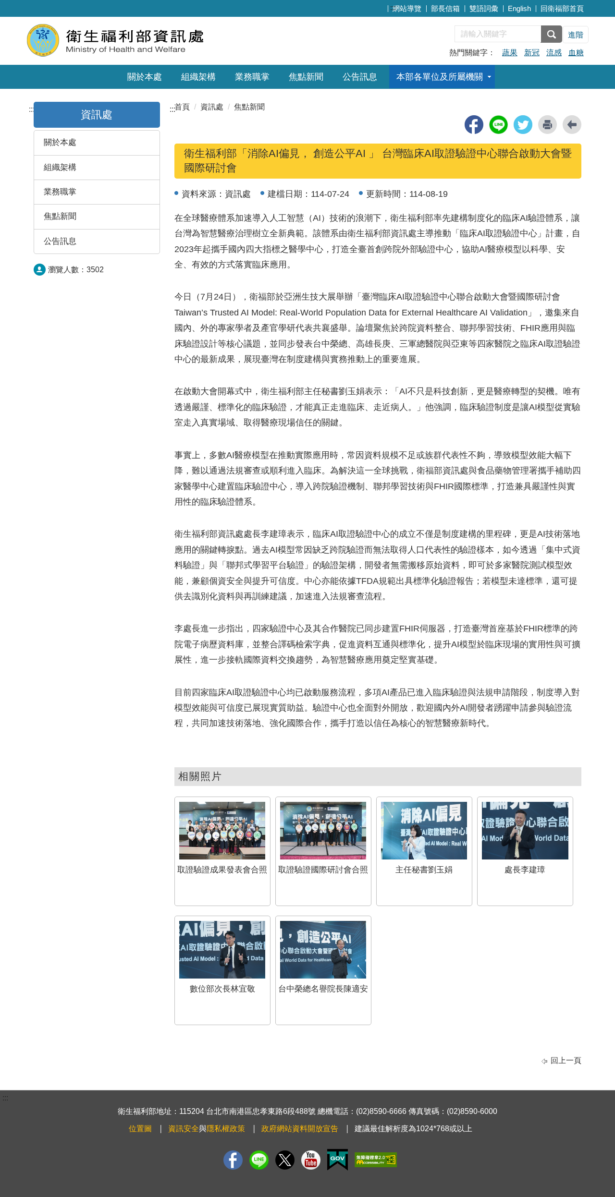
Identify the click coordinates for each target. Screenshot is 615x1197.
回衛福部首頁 (562, 8)
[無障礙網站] (376, 1159)
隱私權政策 (226, 1128)
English (519, 8)
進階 (575, 35)
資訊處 (211, 107)
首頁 (182, 107)
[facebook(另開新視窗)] (474, 124)
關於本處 (144, 77)
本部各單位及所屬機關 (439, 77)
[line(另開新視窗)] (498, 124)
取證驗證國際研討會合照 (323, 869)
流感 (554, 52)
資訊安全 (183, 1128)
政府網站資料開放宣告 (299, 1128)
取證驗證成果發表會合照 (222, 869)
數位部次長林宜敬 (222, 988)
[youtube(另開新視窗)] (310, 1160)
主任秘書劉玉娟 (424, 869)
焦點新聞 (306, 77)
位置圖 (140, 1128)
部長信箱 (445, 8)
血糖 (576, 52)
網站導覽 (407, 8)
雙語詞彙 (483, 8)
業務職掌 (252, 77)
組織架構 (198, 77)
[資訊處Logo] (142, 39)
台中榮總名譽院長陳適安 (323, 988)
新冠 (532, 52)
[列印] (547, 124)
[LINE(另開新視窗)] (259, 1160)
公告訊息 (360, 77)
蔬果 (509, 52)
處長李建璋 (524, 869)
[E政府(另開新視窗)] (337, 1160)
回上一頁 (566, 1060)
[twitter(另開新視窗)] (523, 124)
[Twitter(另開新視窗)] (285, 1160)
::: (393, 7)
